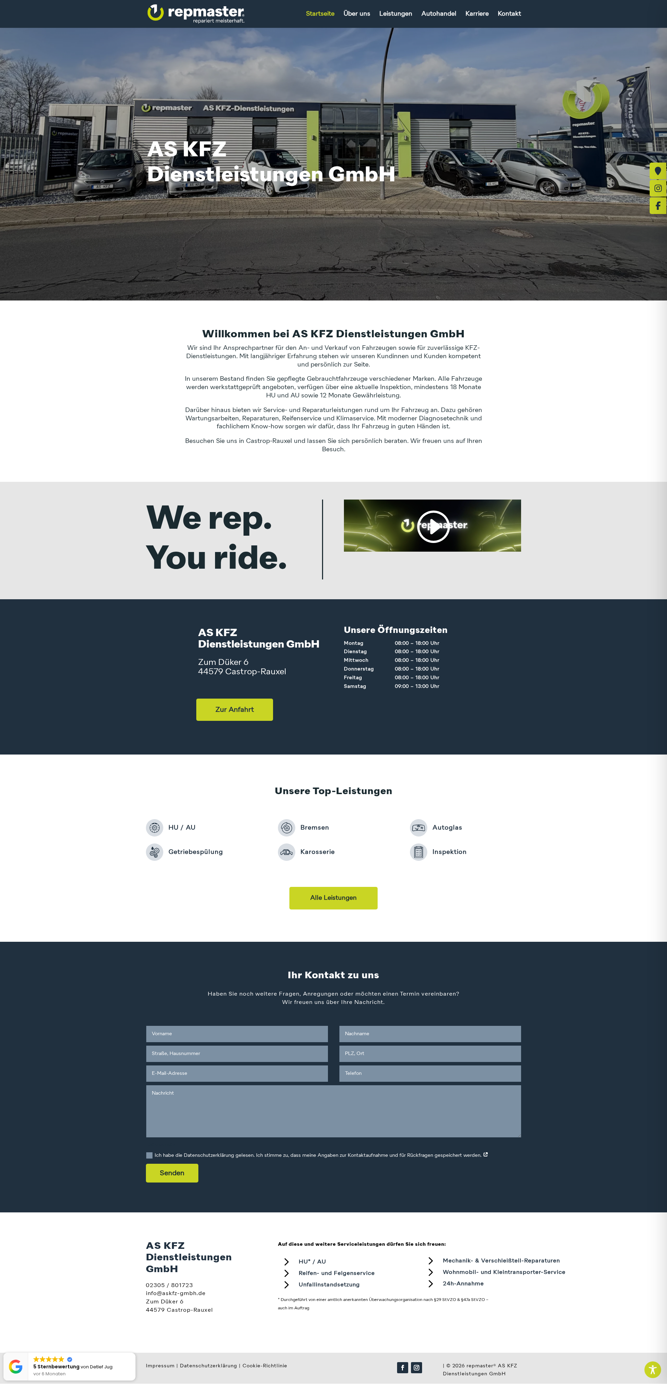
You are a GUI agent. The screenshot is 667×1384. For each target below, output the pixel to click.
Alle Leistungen (333, 898)
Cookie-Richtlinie (264, 1366)
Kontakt (509, 14)
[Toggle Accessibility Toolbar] (653, 1370)
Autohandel (438, 14)
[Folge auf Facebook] (402, 1367)
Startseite (320, 14)
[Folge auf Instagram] (416, 1367)
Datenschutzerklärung (208, 1366)
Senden (172, 1173)
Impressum (160, 1366)
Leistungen (395, 14)
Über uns (357, 14)
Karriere (477, 14)
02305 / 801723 (169, 1285)
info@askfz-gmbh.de (176, 1293)
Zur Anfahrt (234, 709)
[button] (135, 1353)
